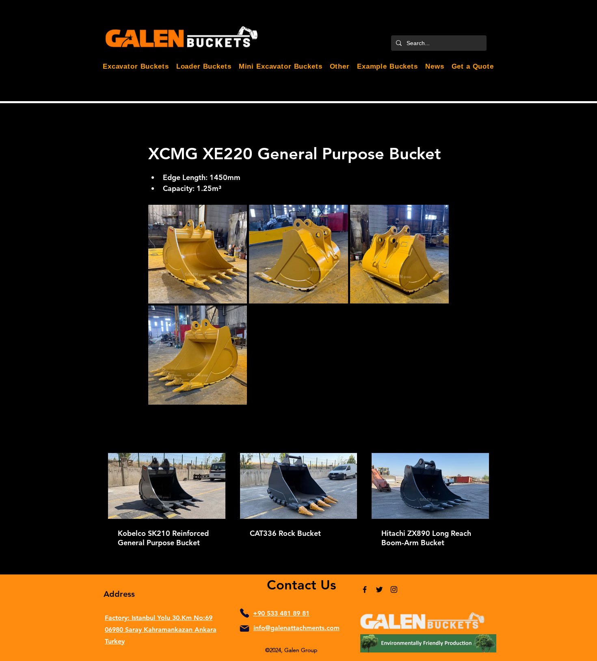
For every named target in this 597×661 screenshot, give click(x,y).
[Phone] (244, 613)
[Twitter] (379, 589)
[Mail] (244, 628)
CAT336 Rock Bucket (285, 533)
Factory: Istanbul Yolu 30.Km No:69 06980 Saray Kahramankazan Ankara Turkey (160, 629)
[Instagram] (393, 589)
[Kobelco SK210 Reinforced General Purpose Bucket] (166, 486)
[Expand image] (197, 254)
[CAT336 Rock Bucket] (298, 486)
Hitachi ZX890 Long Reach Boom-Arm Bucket (426, 538)
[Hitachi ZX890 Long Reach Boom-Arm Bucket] (430, 486)
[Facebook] (364, 589)
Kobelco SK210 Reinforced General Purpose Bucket (163, 538)
